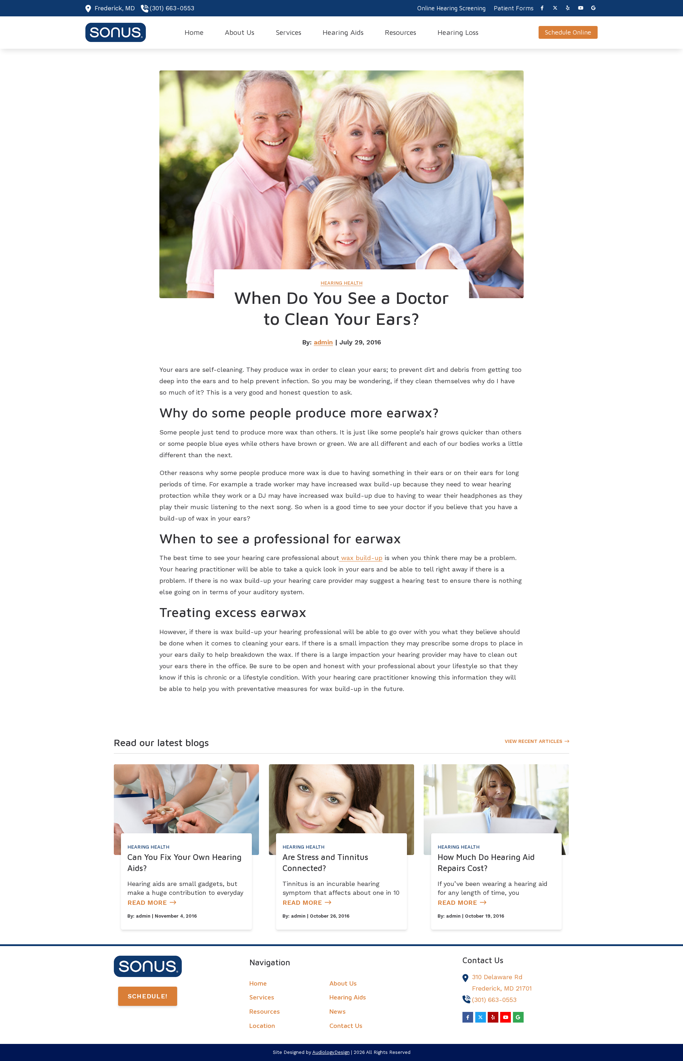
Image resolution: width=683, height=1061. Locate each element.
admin (323, 342)
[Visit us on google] (593, 8)
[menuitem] (451, 8)
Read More (147, 902)
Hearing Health (341, 283)
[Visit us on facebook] (542, 8)
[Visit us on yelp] (567, 8)
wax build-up (360, 557)
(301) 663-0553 (172, 8)
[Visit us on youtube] (580, 8)
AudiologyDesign (331, 1052)
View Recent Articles (533, 741)
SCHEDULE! (148, 996)
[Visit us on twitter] (555, 8)
